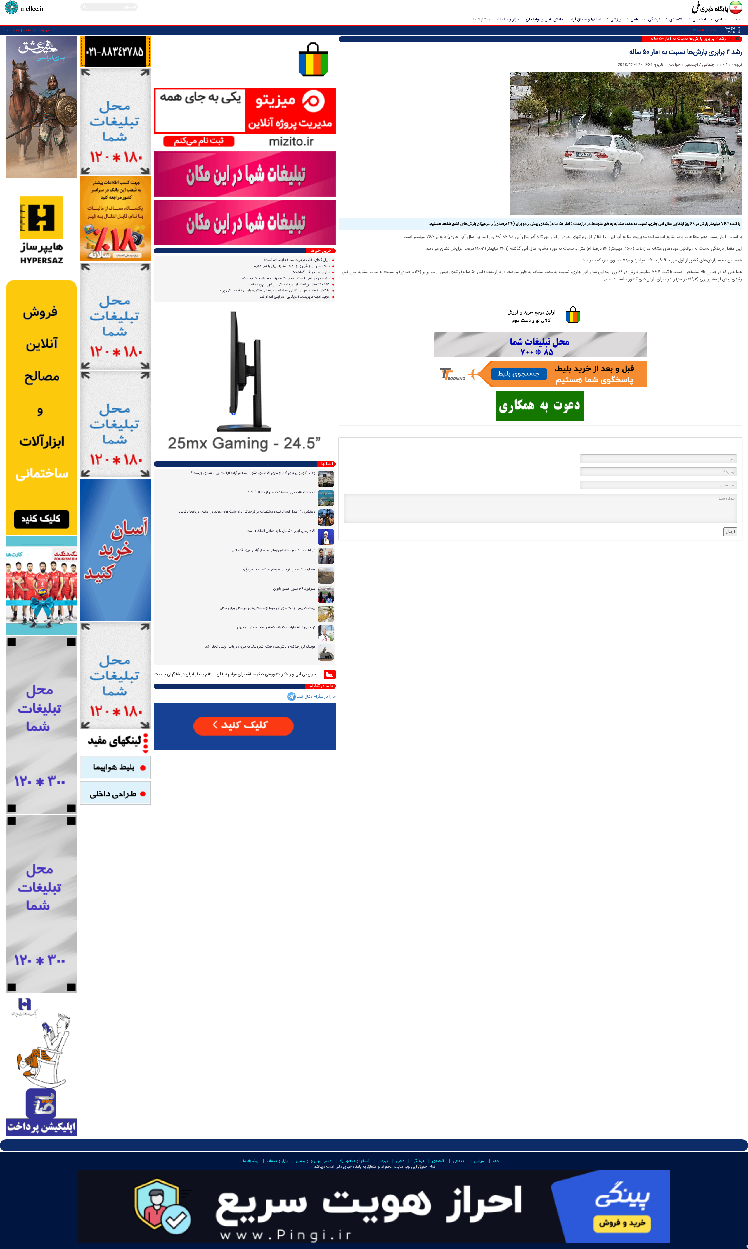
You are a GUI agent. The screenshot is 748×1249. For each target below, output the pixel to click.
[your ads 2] (41, 904)
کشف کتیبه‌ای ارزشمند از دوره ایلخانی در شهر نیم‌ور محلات (289, 284)
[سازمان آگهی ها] (115, 51)
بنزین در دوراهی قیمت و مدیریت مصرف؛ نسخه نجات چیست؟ (285, 278)
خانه (736, 19)
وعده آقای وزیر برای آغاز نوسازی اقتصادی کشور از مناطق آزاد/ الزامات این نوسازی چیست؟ (253, 473)
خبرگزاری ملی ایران (704, 8)
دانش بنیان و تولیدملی (544, 19)
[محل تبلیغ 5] (115, 675)
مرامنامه (28, 30)
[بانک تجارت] (115, 550)
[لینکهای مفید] (115, 742)
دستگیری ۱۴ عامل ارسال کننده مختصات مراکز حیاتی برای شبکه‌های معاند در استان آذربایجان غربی (247, 512)
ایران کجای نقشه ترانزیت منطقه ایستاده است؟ (297, 260)
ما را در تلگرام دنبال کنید (316, 696)
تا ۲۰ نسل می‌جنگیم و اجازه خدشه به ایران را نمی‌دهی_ (653, 30)
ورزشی (615, 19)
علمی (635, 19)
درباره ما (43, 30)
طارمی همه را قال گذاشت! (311, 272)
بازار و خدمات (508, 19)
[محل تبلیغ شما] (115, 121)
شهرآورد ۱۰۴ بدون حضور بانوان (294, 589)
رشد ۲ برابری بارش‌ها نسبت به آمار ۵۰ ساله (685, 52)
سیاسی (720, 19)
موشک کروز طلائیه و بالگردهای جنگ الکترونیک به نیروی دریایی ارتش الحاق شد (260, 647)
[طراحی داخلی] (115, 792)
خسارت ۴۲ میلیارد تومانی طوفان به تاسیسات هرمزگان (278, 569)
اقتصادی (676, 19)
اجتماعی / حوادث (683, 64)
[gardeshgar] (41, 585)
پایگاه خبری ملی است (343, 1166)
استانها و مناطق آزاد (585, 19)
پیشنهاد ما (481, 19)
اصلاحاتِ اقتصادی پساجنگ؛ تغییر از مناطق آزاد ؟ (281, 492)
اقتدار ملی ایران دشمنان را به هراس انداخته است (281, 531)
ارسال (730, 531)
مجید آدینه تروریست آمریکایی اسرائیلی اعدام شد (295, 297)
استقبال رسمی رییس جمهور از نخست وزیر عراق (189, 674)
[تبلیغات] (115, 218)
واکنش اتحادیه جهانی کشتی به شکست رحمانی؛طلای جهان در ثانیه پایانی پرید (274, 291)
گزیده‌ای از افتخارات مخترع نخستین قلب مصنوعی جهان (276, 627)
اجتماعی (699, 19)
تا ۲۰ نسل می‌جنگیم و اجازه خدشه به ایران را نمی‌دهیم (292, 266)
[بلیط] (115, 767)
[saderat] (41, 1065)
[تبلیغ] (41, 357)
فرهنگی (654, 19)
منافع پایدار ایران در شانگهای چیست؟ (262, 674)
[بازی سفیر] (41, 107)
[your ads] (41, 725)
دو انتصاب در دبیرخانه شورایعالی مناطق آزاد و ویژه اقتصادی (273, 550)
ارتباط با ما (13, 30)
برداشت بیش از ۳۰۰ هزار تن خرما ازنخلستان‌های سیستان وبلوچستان (267, 608)
